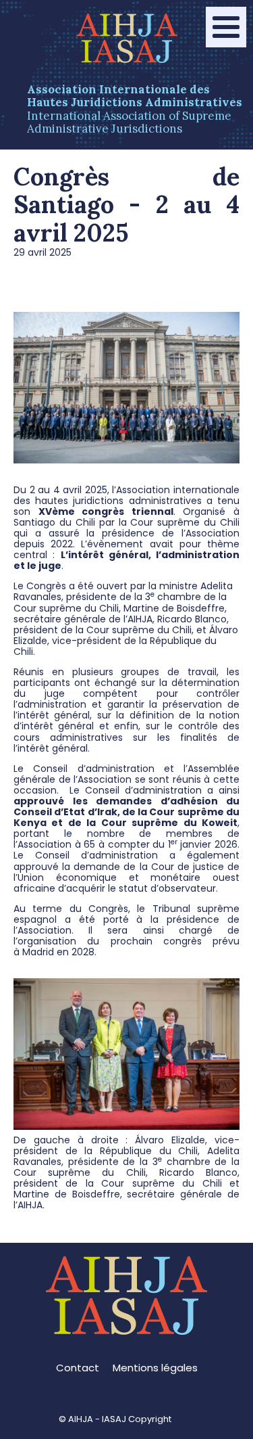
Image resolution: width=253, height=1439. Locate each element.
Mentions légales (155, 1368)
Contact (77, 1368)
